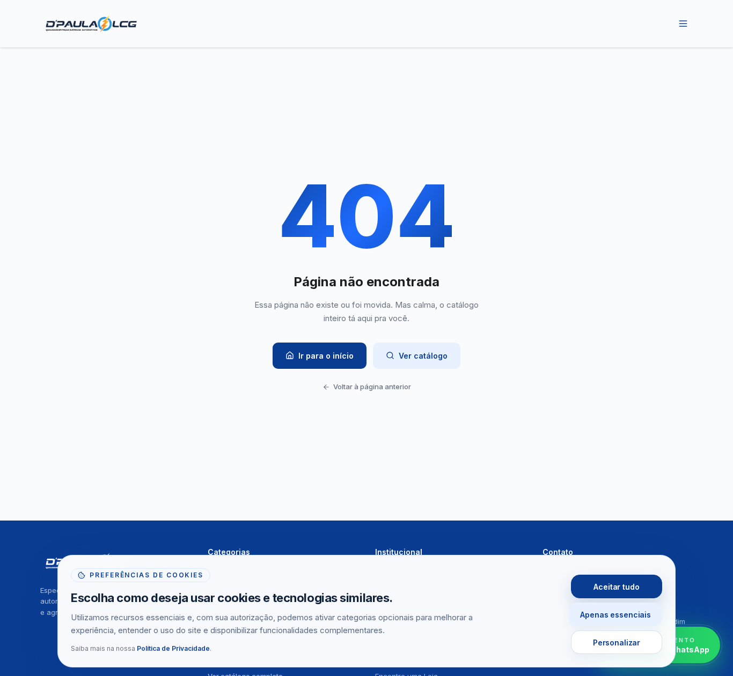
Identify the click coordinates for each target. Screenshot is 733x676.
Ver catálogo (423, 355)
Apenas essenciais (615, 614)
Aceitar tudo (616, 586)
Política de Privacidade (173, 648)
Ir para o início (326, 355)
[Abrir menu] (683, 23)
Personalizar (616, 642)
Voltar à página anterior (372, 386)
